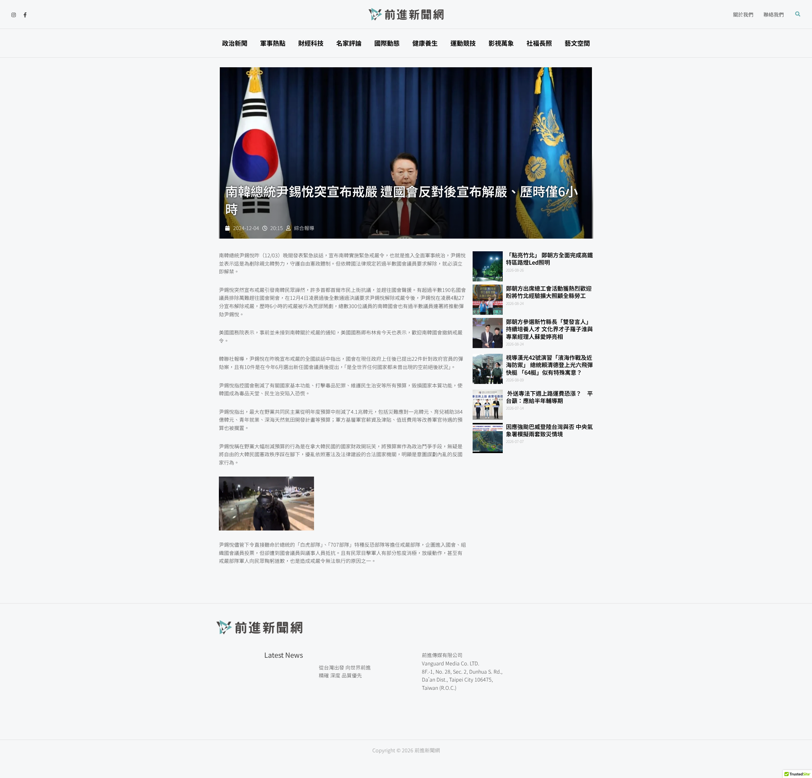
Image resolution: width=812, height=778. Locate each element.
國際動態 (387, 43)
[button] (798, 14)
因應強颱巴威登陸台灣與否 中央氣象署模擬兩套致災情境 (549, 430)
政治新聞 (234, 43)
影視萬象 (501, 43)
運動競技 (463, 43)
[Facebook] (25, 14)
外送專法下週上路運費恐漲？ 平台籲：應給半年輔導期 (549, 397)
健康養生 (425, 43)
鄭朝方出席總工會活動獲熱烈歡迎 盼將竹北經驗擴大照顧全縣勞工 (551, 292)
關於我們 (743, 14)
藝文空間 (577, 43)
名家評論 (349, 43)
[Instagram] (13, 14)
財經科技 (311, 43)
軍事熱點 (272, 43)
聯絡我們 (773, 14)
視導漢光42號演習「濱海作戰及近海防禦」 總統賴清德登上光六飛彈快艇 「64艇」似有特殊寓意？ (549, 364)
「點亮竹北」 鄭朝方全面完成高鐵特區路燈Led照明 (549, 258)
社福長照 (539, 43)
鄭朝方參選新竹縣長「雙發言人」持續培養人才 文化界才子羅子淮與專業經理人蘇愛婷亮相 (549, 328)
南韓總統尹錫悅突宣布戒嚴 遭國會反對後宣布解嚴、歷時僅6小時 (401, 200)
